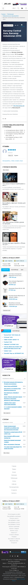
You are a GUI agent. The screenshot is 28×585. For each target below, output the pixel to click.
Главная (3, 14)
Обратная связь (14, 540)
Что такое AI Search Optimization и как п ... (13, 184)
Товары (14, 469)
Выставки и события (14, 538)
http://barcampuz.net (18, 105)
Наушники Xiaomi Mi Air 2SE (17, 288)
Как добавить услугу (14, 522)
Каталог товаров (14, 528)
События (14, 484)
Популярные (14, 269)
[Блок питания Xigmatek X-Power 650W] (5, 283)
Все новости (7, 413)
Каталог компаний (14, 526)
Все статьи (6, 170)
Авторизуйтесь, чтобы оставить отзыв (12, 160)
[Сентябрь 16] (9, 237)
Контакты (14, 493)
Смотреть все (6, 310)
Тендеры (14, 536)
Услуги (14, 472)
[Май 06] (9, 196)
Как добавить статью (14, 524)
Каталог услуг (14, 530)
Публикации (10, 14)
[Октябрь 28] (9, 216)
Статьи (14, 481)
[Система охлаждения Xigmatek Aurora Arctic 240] (5, 275)
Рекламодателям (14, 487)
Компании (14, 475)
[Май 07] (9, 177)
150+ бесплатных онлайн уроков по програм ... (13, 222)
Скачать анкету (14, 518)
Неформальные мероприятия (11, 16)
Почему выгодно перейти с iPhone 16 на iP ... (13, 243)
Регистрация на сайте (14, 514)
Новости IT (14, 532)
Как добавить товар (14, 520)
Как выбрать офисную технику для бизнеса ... (14, 203)
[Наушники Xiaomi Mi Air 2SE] (5, 290)
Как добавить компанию (14, 516)
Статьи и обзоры (14, 534)
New (22, 269)
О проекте (14, 490)
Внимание (5, 269)
